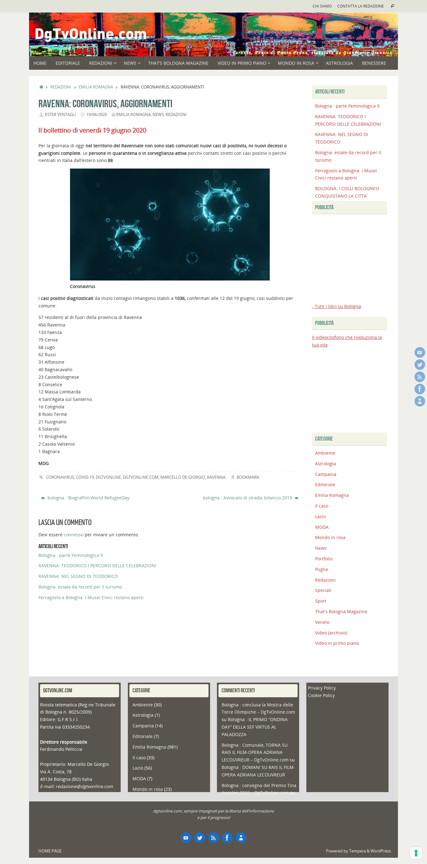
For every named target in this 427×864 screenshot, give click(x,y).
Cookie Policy (321, 695)
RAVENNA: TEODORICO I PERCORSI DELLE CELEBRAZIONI (97, 565)
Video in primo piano (337, 643)
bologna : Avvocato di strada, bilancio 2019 (248, 498)
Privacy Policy (322, 688)
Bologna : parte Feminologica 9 (70, 555)
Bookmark (248, 477)
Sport (320, 601)
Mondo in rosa (330, 537)
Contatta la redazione (360, 5)
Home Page (50, 851)
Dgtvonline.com (140, 477)
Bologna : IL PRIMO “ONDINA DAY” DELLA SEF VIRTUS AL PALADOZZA (255, 726)
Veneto (322, 622)
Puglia (321, 569)
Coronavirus (60, 477)
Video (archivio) (331, 633)
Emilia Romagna (96, 87)
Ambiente (325, 453)
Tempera (357, 851)
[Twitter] (419, 364)
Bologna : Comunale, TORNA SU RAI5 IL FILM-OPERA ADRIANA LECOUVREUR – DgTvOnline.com (255, 752)
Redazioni (60, 87)
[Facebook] (419, 389)
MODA (322, 527)
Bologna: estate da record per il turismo (80, 587)
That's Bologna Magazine (341, 611)
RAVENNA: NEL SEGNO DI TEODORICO (78, 576)
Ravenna (216, 477)
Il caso (321, 506)
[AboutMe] (419, 401)
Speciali (323, 590)
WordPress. (381, 851)
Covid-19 (85, 477)
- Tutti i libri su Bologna (336, 306)
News (158, 114)
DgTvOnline (108, 477)
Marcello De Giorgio (182, 477)
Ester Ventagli (60, 114)
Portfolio (324, 559)
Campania (325, 474)
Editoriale (325, 485)
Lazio (320, 516)
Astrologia (325, 464)
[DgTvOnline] (419, 352)
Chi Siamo (322, 5)
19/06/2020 (96, 114)
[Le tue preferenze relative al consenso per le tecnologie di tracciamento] (416, 853)
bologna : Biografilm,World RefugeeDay (87, 498)
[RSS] (419, 376)
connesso (73, 535)
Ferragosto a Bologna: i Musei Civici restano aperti (90, 597)
